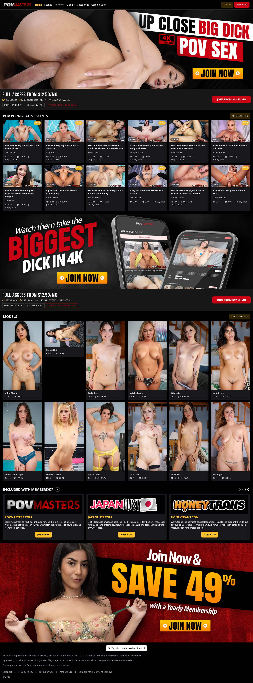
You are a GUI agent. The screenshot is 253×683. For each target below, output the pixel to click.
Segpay (30, 665)
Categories (83, 4)
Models (70, 4)
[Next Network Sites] (247, 489)
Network (59, 4)
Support (9, 671)
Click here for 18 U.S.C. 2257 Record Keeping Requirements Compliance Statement (101, 655)
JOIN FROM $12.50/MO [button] (231, 99)
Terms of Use (48, 671)
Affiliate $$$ (68, 671)
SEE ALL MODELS (239, 316)
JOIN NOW (242, 4)
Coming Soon (98, 4)
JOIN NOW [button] (43, 534)
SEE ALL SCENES (240, 116)
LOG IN (227, 4)
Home (38, 4)
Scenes (48, 4)
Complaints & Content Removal (95, 671)
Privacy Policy (27, 671)
